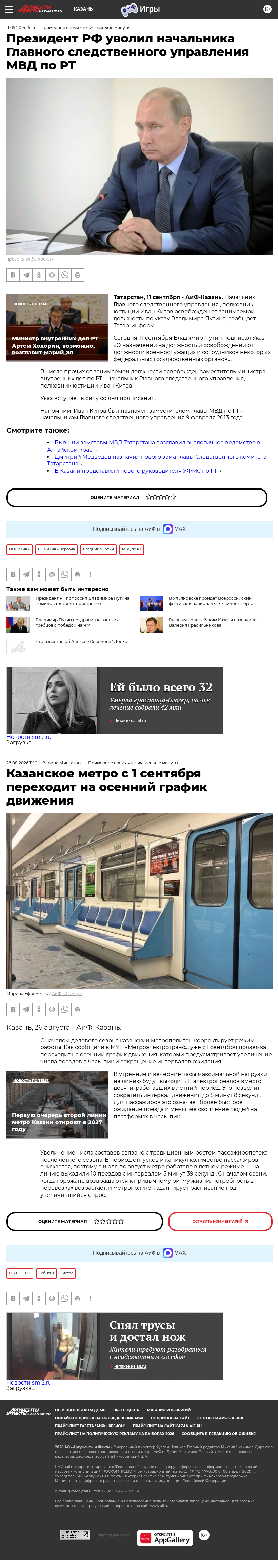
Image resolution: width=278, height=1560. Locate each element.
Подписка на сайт (170, 1418)
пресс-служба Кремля (30, 259)
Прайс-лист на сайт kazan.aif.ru (167, 1426)
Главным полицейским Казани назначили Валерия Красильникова (213, 622)
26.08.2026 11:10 (21, 762)
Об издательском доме (80, 1410)
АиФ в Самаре (67, 993)
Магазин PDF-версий (169, 1410)
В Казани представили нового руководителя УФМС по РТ (136, 470)
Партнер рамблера (113, 1535)
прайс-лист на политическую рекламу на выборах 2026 (114, 1434)
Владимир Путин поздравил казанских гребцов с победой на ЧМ (77, 622)
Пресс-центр (126, 1410)
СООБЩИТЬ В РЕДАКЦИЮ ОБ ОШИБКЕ (219, 1434)
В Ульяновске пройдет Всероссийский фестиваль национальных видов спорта (211, 601)
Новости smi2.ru (29, 737)
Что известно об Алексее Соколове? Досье (81, 641)
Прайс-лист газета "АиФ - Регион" (90, 1426)
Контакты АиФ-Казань (220, 1418)
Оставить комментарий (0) (221, 1221)
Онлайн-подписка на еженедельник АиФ (99, 1418)
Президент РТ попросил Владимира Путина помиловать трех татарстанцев (83, 601)
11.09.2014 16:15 (20, 27)
